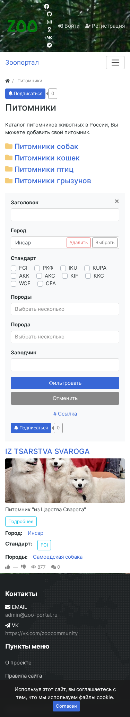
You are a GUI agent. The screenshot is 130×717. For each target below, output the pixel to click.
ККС (99, 275)
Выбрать (104, 242)
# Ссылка (65, 413)
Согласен (66, 706)
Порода (21, 324)
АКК (24, 275)
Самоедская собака (58, 556)
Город (18, 230)
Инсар (35, 533)
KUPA (99, 267)
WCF (25, 283)
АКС (50, 275)
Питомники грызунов (53, 180)
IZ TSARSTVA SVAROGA (47, 451)
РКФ (48, 267)
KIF (74, 275)
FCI (23, 267)
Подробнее (21, 521)
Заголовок (24, 202)
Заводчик (23, 352)
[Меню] (115, 62)
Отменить (65, 398)
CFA (51, 283)
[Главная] (7, 80)
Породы (21, 297)
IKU (73, 267)
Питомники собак (46, 146)
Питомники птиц (44, 169)
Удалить (79, 242)
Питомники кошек (47, 157)
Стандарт (23, 258)
